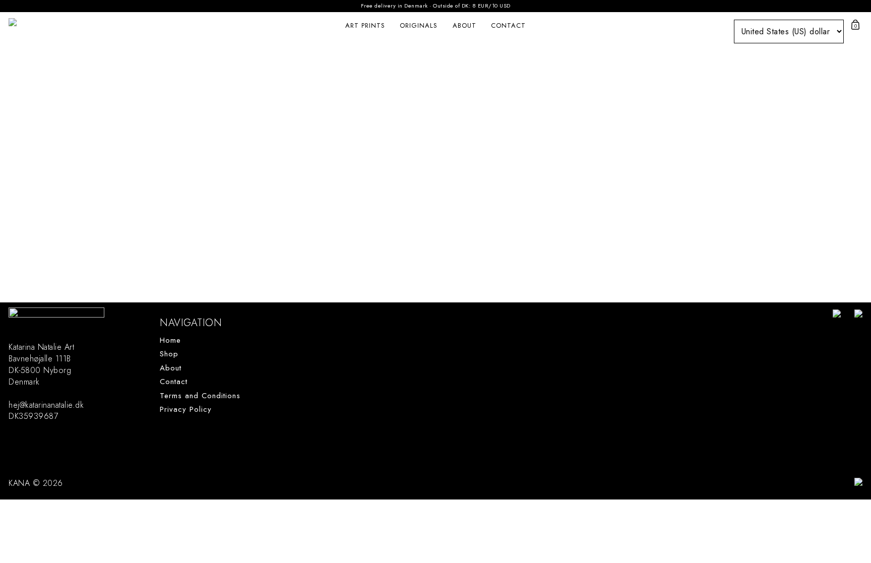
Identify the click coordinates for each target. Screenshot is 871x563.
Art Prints (365, 25)
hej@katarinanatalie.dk (46, 405)
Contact (508, 25)
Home (170, 340)
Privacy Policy (186, 409)
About (464, 25)
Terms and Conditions (200, 396)
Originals (419, 25)
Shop (169, 354)
